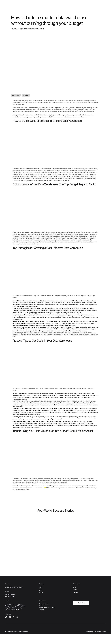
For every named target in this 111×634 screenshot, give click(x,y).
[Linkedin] (10, 617)
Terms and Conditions (100, 631)
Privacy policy (89, 631)
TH (83, 4)
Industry (26, 95)
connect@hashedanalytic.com (14, 587)
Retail (40, 606)
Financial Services (44, 604)
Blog (74, 587)
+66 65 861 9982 (10, 596)
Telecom (41, 609)
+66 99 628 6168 (10, 594)
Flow (40, 587)
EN (87, 4)
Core (40, 589)
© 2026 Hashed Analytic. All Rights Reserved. (16, 631)
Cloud (41, 592)
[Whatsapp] (17, 617)
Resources (46, 4)
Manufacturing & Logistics (46, 607)
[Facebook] (6, 617)
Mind (40, 591)
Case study (16, 95)
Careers (55, 4)
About (63, 4)
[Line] (13, 617)
